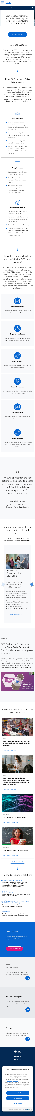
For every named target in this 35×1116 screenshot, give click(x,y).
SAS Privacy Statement (12, 1081)
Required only (17, 1098)
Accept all (17, 1093)
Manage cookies (17, 1103)
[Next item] (31, 584)
